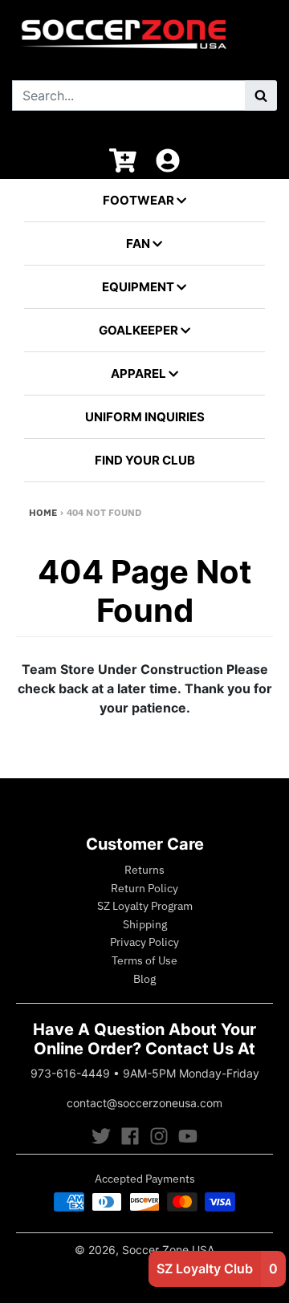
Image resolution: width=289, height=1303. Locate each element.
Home (43, 512)
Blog (144, 979)
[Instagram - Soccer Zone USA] (159, 1136)
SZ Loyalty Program (145, 906)
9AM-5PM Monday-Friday (191, 1073)
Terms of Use (144, 960)
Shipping (145, 924)
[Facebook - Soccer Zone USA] (130, 1136)
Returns (144, 870)
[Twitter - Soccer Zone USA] (101, 1136)
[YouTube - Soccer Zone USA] (187, 1136)
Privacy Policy (144, 942)
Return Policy (144, 888)
